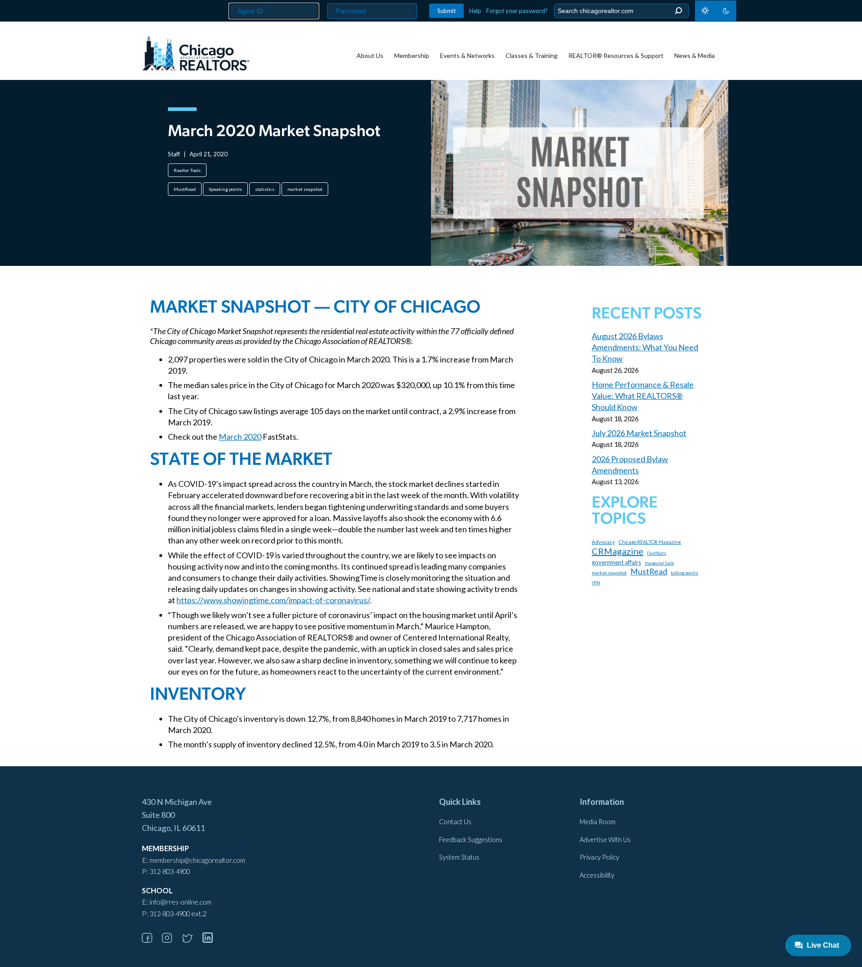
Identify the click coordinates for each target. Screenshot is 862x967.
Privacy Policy (599, 857)
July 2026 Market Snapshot (639, 433)
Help (475, 10)
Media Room (598, 822)
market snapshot (304, 189)
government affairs (616, 562)
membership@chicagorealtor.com (197, 860)
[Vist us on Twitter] (191, 940)
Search (678, 11)
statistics (264, 189)
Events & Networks (467, 55)
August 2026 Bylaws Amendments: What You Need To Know (645, 347)
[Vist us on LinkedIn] (211, 940)
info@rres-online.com (180, 902)
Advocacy (603, 542)
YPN (596, 582)
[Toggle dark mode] (715, 10)
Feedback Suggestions (470, 839)
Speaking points (225, 189)
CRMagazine (617, 551)
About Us (369, 55)
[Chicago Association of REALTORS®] (196, 55)
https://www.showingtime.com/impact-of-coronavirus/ (272, 600)
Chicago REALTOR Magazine (650, 542)
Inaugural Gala (659, 563)
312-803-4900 (170, 871)
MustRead (185, 189)
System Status (459, 857)
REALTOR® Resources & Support (616, 55)
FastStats (656, 553)
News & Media (694, 55)
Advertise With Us (605, 839)
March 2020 (240, 437)
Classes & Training (532, 55)
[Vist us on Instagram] (171, 940)
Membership (411, 55)
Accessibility (597, 875)
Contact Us (455, 822)
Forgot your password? (517, 10)
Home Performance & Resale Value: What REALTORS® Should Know (643, 396)
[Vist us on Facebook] (151, 940)
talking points (684, 572)
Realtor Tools (187, 170)
